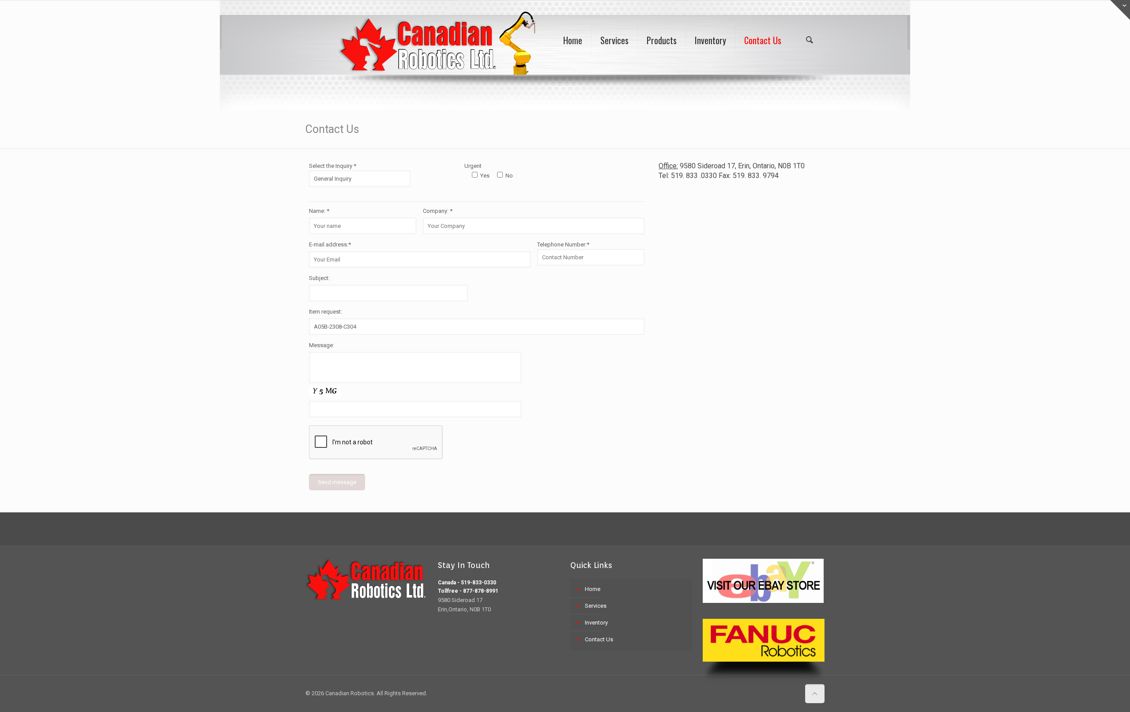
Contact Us (599, 639)
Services (595, 605)
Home (592, 589)
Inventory (596, 622)
